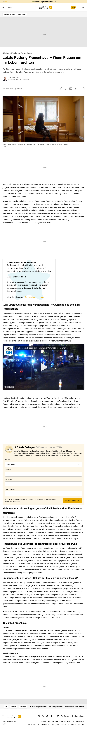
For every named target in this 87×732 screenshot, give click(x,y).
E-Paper (10, 8)
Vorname (8, 469)
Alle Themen (21, 14)
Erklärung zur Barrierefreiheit (38, 725)
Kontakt (63, 725)
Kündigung (55, 725)
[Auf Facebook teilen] (66, 88)
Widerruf (81, 725)
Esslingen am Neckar (9, 14)
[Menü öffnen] (3, 7)
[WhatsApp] (43, 716)
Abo (73, 7)
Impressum (72, 725)
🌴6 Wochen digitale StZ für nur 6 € (44, 2)
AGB (61, 721)
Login (82, 7)
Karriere (55, 721)
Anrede (7, 460)
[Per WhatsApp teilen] (76, 88)
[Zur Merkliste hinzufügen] (82, 88)
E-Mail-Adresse (10, 489)
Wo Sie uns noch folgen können (72, 716)
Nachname (8, 479)
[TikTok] (47, 716)
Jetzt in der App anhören (14, 88)
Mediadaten (80, 721)
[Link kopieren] (61, 88)
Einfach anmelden (72, 500)
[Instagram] (38, 716)
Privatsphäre (45, 721)
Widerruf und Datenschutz (12, 501)
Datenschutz (69, 721)
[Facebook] (51, 716)
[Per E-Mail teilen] (71, 88)
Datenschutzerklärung (34, 297)
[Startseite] (6, 706)
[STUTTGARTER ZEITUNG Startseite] (43, 7)
